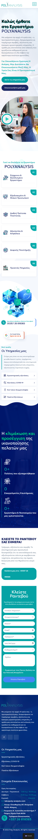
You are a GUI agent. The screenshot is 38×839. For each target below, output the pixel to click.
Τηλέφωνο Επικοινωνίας (19, 816)
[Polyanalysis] (12, 4)
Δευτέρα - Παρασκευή (10, 792)
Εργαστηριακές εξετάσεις (17, 376)
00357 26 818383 (16, 323)
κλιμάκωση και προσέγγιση (18, 436)
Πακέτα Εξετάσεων (15, 397)
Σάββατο (5, 795)
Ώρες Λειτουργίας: (9, 788)
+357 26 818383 (20, 819)
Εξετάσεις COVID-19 (15, 383)
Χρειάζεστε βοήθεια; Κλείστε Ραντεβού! (20, 321)
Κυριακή (5, 798)
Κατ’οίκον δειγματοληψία (17, 390)
